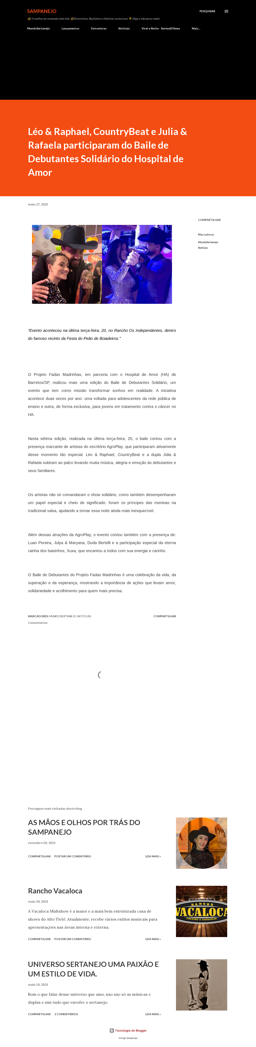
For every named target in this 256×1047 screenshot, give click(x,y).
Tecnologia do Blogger (130, 1030)
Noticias (124, 28)
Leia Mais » (153, 856)
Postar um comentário (72, 856)
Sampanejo (41, 11)
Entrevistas (99, 28)
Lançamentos (70, 28)
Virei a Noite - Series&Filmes (161, 28)
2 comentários (66, 1014)
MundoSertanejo (38, 28)
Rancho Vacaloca (55, 890)
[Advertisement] (128, 70)
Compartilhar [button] (209, 219)
